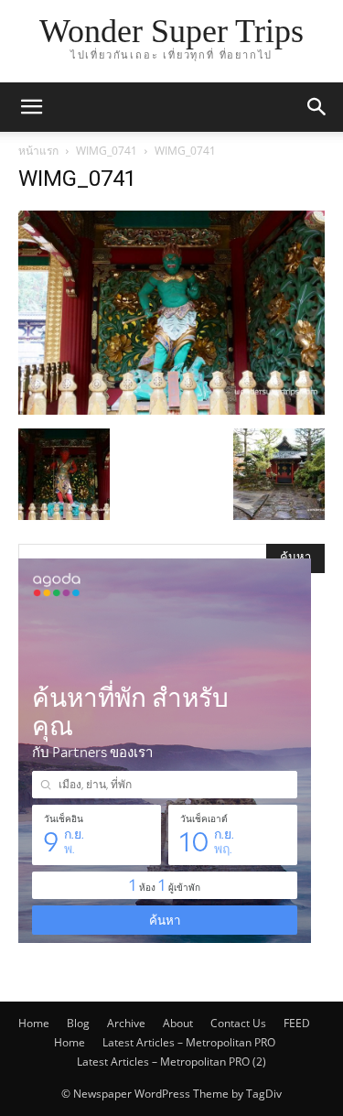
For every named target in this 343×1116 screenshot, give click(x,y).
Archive (126, 1023)
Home (33, 1023)
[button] (31, 107)
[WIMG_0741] (171, 409)
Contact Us (238, 1023)
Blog (78, 1023)
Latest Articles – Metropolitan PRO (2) (171, 1061)
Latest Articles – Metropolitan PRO (188, 1042)
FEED (297, 1023)
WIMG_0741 (106, 150)
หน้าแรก (38, 150)
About (178, 1023)
